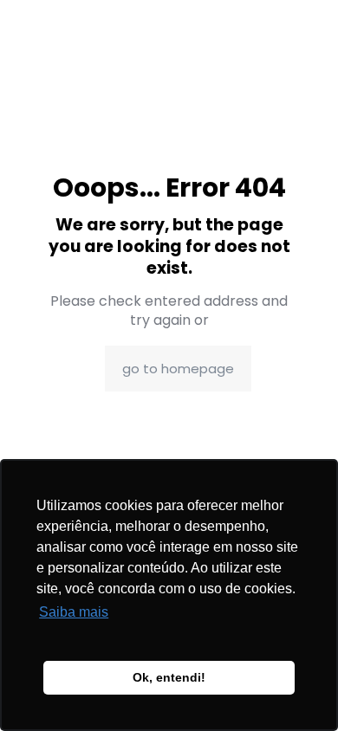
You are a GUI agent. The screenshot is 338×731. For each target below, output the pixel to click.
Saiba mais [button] (73, 612)
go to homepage (178, 368)
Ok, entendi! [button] (169, 677)
